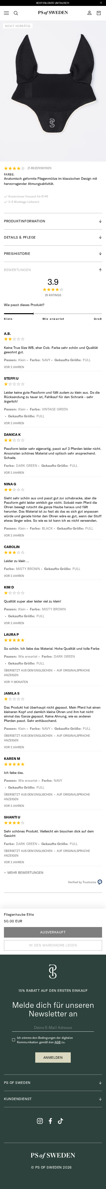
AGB (57, 1042)
